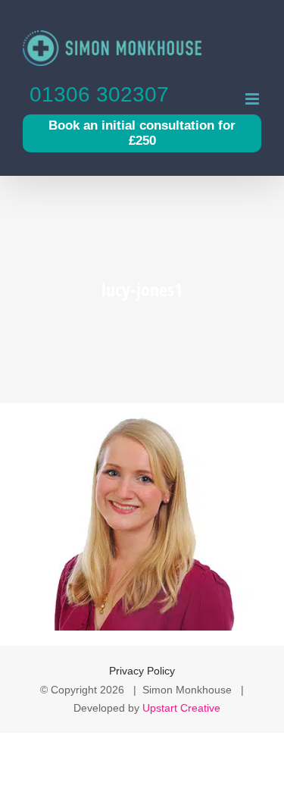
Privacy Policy (142, 671)
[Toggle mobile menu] (253, 99)
